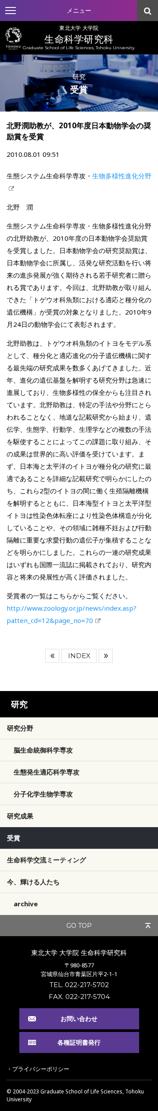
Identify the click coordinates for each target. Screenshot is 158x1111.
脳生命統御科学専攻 (43, 749)
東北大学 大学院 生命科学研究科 (79, 952)
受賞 (13, 837)
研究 (19, 704)
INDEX (79, 655)
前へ (52, 656)
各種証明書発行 (79, 1042)
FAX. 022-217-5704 (79, 996)
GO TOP (79, 926)
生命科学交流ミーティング (46, 859)
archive (26, 903)
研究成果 (20, 815)
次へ (106, 656)
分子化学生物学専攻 (43, 793)
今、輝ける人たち (33, 881)
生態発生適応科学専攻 (46, 771)
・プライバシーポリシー (38, 1069)
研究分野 (20, 728)
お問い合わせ (79, 1018)
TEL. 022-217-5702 (79, 985)
